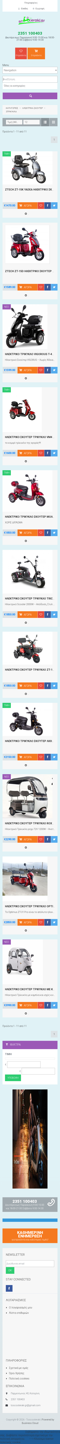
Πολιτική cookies (18, 1378)
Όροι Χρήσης (16, 1373)
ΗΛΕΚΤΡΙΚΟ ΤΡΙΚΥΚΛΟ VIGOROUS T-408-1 (31, 354)
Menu (5, 65)
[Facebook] (9, 1288)
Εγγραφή (39, 8)
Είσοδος (24, 8)
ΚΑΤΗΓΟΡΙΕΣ (12, 108)
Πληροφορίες (31, 2)
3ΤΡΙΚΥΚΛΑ (11, 111)
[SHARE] (47, 205)
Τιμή (8, 1054)
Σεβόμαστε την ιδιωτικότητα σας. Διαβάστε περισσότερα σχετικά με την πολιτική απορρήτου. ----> (30, 1435)
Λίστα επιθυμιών (18, 1312)
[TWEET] (54, 205)
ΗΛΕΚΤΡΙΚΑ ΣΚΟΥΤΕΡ (32, 108)
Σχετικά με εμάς (18, 1368)
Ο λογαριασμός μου (20, 1307)
